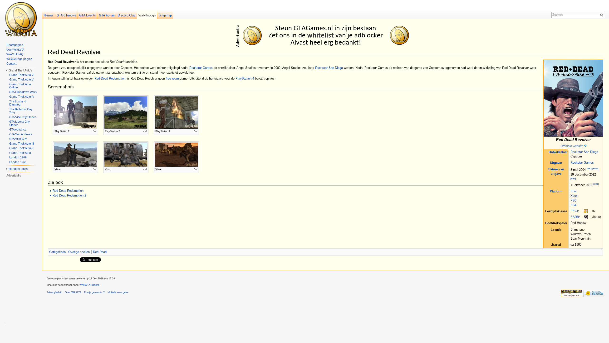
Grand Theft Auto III (21, 143)
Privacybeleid (54, 292)
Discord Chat (127, 15)
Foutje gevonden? (94, 292)
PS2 (573, 191)
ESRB (574, 217)
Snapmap (165, 15)
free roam (172, 78)
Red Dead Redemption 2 (69, 195)
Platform (556, 191)
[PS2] (589, 169)
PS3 (573, 200)
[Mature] (586, 217)
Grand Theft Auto (20, 153)
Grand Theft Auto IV (21, 96)
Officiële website (571, 146)
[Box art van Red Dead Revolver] (573, 98)
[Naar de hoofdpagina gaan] (21, 19)
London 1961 (18, 162)
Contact (11, 63)
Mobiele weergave (118, 292)
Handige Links (18, 169)
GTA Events (87, 15)
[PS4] (596, 184)
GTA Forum (107, 15)
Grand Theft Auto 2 (21, 148)
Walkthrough (147, 15)
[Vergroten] (94, 131)
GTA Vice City (18, 139)
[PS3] (573, 179)
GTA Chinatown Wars (23, 92)
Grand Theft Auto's (20, 70)
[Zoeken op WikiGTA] (602, 14)
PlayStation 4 (245, 78)
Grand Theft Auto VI (21, 75)
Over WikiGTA (15, 49)
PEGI (574, 211)
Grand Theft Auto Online (20, 86)
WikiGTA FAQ (14, 54)
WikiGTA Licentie (89, 284)
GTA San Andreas (20, 134)
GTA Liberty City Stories (19, 123)
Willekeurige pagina (19, 59)
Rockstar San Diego (584, 152)
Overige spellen (79, 252)
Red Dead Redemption (109, 78)
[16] (586, 211)
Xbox (574, 195)
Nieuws (49, 15)
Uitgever (556, 163)
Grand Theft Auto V (21, 79)
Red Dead (100, 252)
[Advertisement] (326, 35)
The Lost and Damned (17, 103)
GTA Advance (17, 129)
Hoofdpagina (14, 45)
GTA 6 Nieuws (66, 15)
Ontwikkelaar (558, 152)
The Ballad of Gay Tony (20, 111)
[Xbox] (595, 169)
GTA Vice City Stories (22, 117)
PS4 (573, 205)
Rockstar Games (582, 162)
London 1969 (18, 157)
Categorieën (57, 252)
